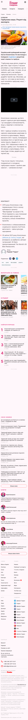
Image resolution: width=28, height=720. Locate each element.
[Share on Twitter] (13, 258)
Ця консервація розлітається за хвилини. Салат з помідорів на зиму (13, 420)
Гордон (3, 14)
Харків (2, 611)
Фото (15, 582)
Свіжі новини (6, 417)
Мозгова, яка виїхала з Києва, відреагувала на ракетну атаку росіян (14, 466)
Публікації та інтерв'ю (20, 567)
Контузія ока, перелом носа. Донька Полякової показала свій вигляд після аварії (12, 446)
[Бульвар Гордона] (13, 3)
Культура (3, 577)
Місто (2, 597)
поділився (12, 57)
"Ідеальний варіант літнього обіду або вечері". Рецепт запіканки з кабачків (12, 433)
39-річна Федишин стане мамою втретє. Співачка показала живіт (12, 459)
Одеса (2, 606)
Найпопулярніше (7, 324)
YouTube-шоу (17, 590)
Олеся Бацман (20, 620)
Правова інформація (6, 650)
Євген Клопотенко (6, 265)
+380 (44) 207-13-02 (10, 664)
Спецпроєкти (17, 593)
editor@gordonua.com (10, 666)
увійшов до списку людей (11, 237)
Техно (2, 580)
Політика (3, 567)
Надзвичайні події (6, 585)
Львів (2, 603)
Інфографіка (4, 588)
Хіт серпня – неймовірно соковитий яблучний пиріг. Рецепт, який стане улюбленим (14, 337)
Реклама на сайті (5, 648)
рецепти (20, 262)
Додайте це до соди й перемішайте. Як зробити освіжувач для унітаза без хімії (15, 362)
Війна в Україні (5, 564)
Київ (2, 600)
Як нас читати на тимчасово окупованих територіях (7, 655)
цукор (7, 262)
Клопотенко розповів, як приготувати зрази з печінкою (8, 287)
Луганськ (3, 619)
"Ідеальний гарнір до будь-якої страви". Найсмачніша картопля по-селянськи (12, 439)
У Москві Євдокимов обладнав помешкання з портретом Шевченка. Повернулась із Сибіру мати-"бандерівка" (12, 499)
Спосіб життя (4, 582)
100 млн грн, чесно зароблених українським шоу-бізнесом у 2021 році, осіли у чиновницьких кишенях (14, 548)
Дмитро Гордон (21, 600)
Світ (2, 572)
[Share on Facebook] (10, 258)
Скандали (21, 9)
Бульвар (8, 14)
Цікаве (2, 590)
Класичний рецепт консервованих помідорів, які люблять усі (14, 329)
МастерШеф (13, 262)
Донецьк (3, 608)
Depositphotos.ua (21, 684)
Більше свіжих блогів (13, 553)
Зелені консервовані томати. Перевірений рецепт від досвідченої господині (13, 426)
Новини (4, 9)
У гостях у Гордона (19, 569)
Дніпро (3, 613)
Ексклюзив (17, 580)
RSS (18, 628)
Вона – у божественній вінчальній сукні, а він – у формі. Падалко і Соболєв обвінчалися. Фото (9, 313)
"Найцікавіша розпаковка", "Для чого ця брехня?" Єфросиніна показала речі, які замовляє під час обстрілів (13, 473)
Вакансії (3, 642)
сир (3, 262)
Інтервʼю (12, 9)
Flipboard (19, 625)
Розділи (16, 561)
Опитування (17, 588)
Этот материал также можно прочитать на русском (14, 27)
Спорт (2, 575)
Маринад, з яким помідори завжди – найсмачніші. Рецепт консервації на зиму (13, 480)
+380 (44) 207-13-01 (10, 661)
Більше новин (14, 486)
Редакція (3, 645)
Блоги (3, 490)
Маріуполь (4, 616)
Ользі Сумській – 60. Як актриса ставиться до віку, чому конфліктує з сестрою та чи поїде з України (15, 353)
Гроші (2, 569)
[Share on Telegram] (17, 258)
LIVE (15, 577)
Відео (15, 585)
